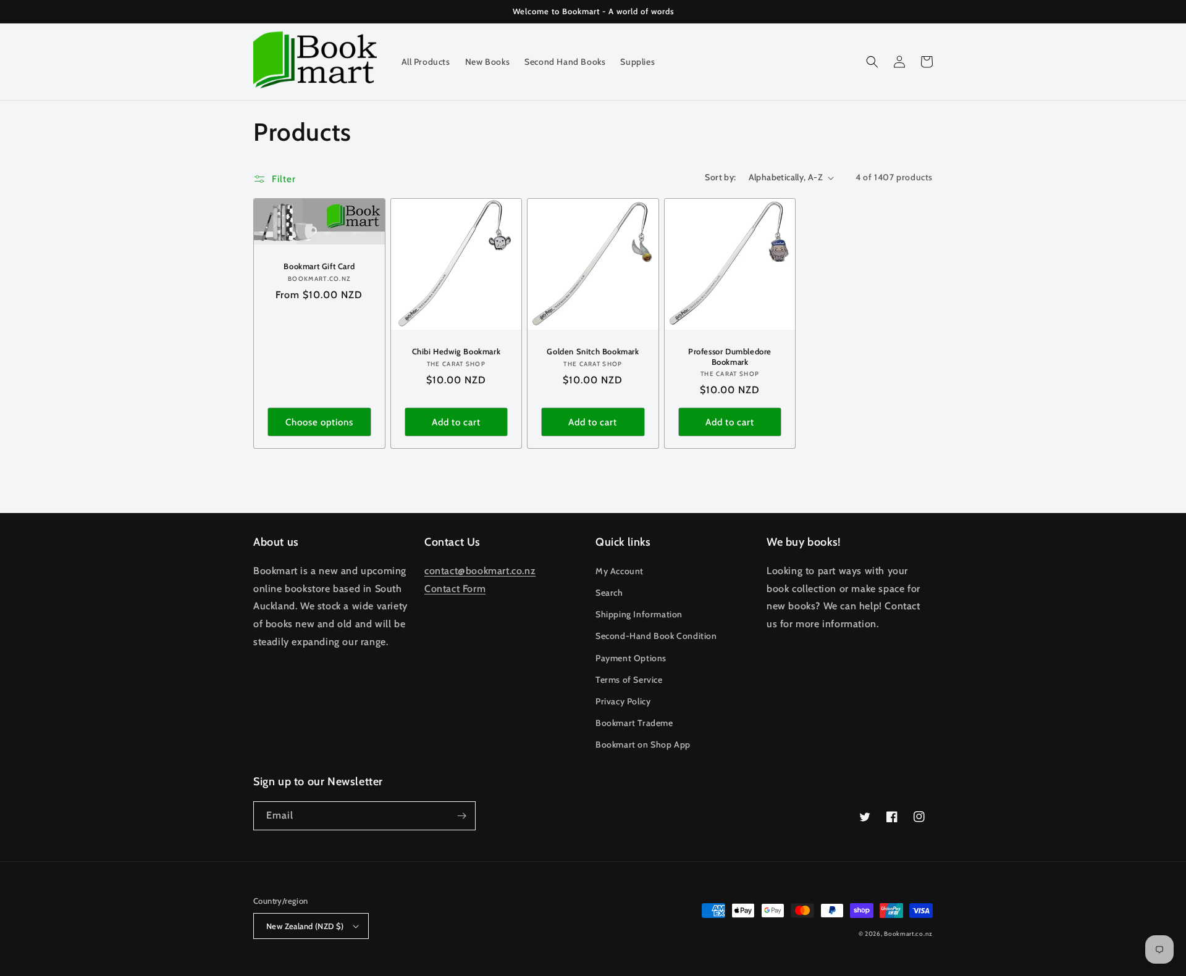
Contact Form (455, 588)
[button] (872, 61)
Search (609, 592)
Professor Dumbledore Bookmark (730, 356)
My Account (619, 571)
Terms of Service (629, 679)
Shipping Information (639, 614)
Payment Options (631, 658)
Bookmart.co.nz (908, 934)
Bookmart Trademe (634, 722)
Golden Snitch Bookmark (593, 351)
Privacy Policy (622, 701)
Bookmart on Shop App (643, 744)
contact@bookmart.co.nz (480, 571)
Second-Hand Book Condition (656, 635)
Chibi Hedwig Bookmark (456, 351)
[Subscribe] (461, 815)
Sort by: (720, 177)
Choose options (319, 422)
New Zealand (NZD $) (305, 926)
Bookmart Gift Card (319, 266)
